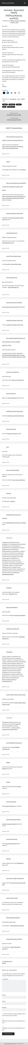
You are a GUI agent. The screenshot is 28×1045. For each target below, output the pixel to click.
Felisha (8, 161)
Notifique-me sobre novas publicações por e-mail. (13, 1028)
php (4, 100)
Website (4, 1007)
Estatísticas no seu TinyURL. (14, 115)
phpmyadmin (11, 106)
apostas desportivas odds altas (14, 302)
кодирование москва (8, 574)
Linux (18, 99)
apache (5, 104)
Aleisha (8, 762)
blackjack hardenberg (12, 607)
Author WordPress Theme (9, 1043)
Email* (3, 1001)
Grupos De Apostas (11, 801)
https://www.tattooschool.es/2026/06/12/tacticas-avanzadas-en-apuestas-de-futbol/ (14, 186)
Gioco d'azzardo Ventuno (12, 470)
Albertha (8, 858)
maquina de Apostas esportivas (14, 939)
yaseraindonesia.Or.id (11, 233)
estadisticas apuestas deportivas (14, 411)
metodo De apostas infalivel (13, 819)
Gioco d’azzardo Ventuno (18, 480)
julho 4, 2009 (15, 22)
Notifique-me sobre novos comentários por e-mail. (14, 1021)
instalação (12, 104)
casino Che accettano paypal (13, 256)
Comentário (5, 979)
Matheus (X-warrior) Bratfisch (18, 20)
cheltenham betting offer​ (12, 628)
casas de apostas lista (11, 839)
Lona (7, 447)
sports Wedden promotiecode (14, 742)
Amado (8, 782)
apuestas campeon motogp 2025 (14, 213)
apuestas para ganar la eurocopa (14, 320)
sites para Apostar (11, 393)
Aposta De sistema (11, 429)
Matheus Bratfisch (8, 3)
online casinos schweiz (12, 898)
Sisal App (8, 493)
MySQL (23, 99)
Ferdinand (8, 587)
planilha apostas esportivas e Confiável (16, 522)
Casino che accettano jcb (12, 372)
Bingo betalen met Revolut (13, 917)
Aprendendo (13, 99)
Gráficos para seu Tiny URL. (14, 119)
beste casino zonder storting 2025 (15, 878)
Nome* (4, 995)
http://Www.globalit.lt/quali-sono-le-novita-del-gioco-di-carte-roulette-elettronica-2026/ (13, 341)
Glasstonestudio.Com (11, 277)
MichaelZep (9, 652)
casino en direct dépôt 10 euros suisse (15, 694)
